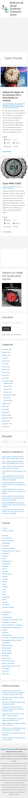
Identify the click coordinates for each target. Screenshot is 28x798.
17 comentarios (10, 188)
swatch (18, 106)
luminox (11, 106)
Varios (4, 426)
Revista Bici (5, 655)
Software (6, 400)
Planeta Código (6, 650)
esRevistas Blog (7, 635)
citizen (20, 105)
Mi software (5, 546)
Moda (3, 409)
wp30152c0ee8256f (8, 482)
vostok (9, 107)
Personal (4, 415)
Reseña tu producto (8, 540)
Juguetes (5, 403)
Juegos (6, 389)
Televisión (5, 424)
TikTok (4, 584)
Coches (4, 366)
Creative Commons (7, 749)
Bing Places (5, 553)
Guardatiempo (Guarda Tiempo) (11, 640)
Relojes (19, 103)
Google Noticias (7, 561)
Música (4, 412)
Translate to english (8, 607)
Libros (4, 406)
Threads (4, 581)
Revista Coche (6, 658)
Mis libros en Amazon (8, 548)
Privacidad (16, 794)
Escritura (4, 369)
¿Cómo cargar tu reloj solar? (10, 468)
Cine (3, 364)
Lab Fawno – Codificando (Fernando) (13, 637)
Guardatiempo (6, 543)
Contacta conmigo (7, 530)
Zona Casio (5, 671)
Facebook (5, 556)
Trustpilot (5, 587)
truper (5, 107)
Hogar (4, 375)
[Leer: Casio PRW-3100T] (14, 168)
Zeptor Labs (5, 673)
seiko (14, 106)
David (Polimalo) (7, 617)
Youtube (4, 602)
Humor (4, 378)
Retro (5, 398)
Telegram (5, 579)
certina (17, 105)
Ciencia (4, 361)
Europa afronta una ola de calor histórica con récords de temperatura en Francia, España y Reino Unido (13, 692)
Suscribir (6, 329)
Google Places (6, 563)
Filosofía (4, 372)
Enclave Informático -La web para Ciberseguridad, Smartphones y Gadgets (12, 627)
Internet (6, 386)
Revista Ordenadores (8, 661)
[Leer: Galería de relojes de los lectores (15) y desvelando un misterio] (14, 77)
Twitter (4, 594)
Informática (5, 381)
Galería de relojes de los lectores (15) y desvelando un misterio (13, 96)
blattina (23, 103)
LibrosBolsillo (6, 643)
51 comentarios (15, 107)
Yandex (4, 599)
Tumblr (4, 589)
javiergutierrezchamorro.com (16, 766)
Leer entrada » (7, 152)
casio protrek (12, 105)
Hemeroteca (5, 604)
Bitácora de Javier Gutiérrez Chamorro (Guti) (16, 8)
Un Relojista (5, 668)
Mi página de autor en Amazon (11, 551)
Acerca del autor (7, 538)
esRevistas (5, 632)
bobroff (4, 105)
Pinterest (4, 576)
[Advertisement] (14, 32)
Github (4, 558)
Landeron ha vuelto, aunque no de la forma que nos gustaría (14, 484)
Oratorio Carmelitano (8, 663)
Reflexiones (5, 418)
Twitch (4, 592)
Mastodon (5, 571)
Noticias (6, 392)
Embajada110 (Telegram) (9, 622)
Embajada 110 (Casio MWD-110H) (12, 620)
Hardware (6, 383)
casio (7, 105)
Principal (4, 528)
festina (4, 106)
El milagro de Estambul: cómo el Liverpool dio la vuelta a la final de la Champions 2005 (13, 709)
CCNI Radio (5, 614)
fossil (7, 106)
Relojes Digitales (7, 653)
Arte (3, 358)
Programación (8, 395)
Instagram (5, 566)
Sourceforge (5, 597)
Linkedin (4, 569)
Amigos (15, 103)
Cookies (11, 794)
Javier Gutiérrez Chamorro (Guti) (12, 456)
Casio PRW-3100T (12, 183)
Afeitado (4, 352)
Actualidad (5, 349)
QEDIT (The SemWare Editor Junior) (13, 458)
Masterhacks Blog (7, 645)
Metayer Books (6, 648)
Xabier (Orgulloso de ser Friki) (11, 666)
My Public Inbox (7, 574)
